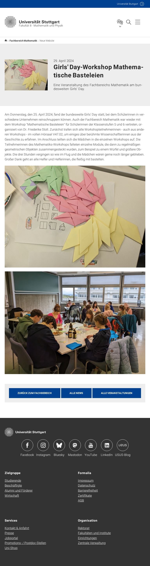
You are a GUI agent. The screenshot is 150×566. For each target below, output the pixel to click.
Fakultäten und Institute (94, 533)
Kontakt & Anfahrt (17, 528)
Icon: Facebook (27, 445)
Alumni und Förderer (19, 490)
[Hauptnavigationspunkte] (138, 22)
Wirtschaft (12, 495)
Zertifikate (85, 495)
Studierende (13, 480)
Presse (9, 533)
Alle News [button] (76, 393)
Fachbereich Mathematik (23, 40)
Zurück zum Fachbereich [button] (35, 393)
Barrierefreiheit (88, 490)
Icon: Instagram (43, 445)
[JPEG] (75, 322)
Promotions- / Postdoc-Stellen (25, 543)
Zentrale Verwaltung (92, 543)
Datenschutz (86, 485)
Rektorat (83, 528)
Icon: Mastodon (75, 445)
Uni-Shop (11, 548)
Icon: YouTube (91, 445)
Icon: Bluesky (59, 445)
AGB (81, 500)
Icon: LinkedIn (107, 445)
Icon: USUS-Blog (123, 445)
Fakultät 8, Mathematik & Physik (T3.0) (6, 40)
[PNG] (75, 217)
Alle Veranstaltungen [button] (116, 393)
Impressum (86, 480)
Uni (127, 3)
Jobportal (11, 538)
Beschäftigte (13, 485)
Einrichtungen (87, 538)
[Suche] (128, 22)
